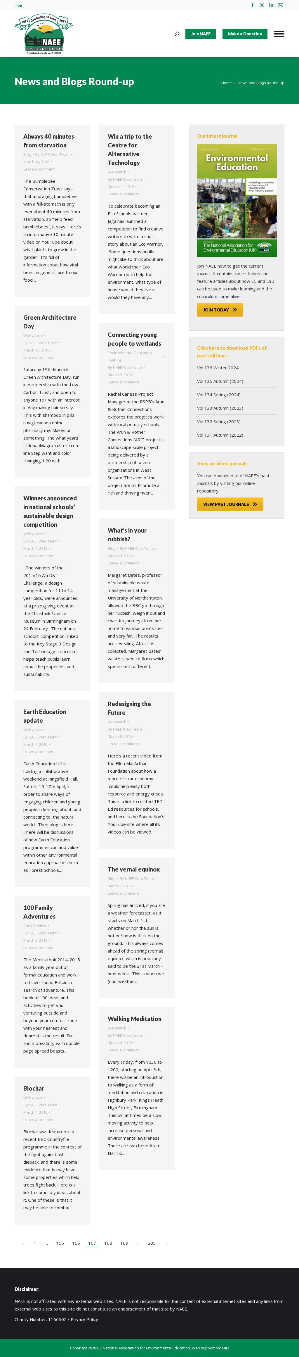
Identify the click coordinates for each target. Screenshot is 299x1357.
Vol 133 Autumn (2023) (220, 408)
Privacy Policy (84, 1319)
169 (124, 1243)
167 (92, 1243)
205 (152, 1243)
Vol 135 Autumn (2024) (220, 381)
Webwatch (117, 172)
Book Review (34, 925)
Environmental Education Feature (130, 356)
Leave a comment (39, 169)
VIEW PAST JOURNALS (226, 504)
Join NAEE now (211, 266)
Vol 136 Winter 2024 (218, 368)
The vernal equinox (134, 869)
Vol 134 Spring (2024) (219, 394)
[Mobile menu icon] (279, 34)
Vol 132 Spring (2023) (219, 421)
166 (76, 1243)
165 (60, 1243)
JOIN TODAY (216, 309)
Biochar (33, 1088)
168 (108, 1243)
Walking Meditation (134, 1018)
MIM (225, 1348)
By (52, 154)
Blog (27, 154)
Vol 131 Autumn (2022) (220, 435)
